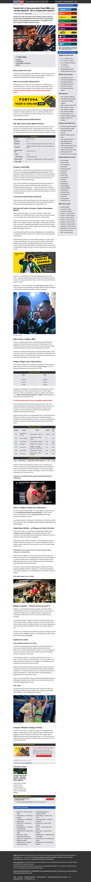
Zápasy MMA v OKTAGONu (23, 63)
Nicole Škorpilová (28, 13)
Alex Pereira (64, 181)
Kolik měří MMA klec (66, 143)
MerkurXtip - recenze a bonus (68, 228)
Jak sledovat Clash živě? (67, 84)
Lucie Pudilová (65, 177)
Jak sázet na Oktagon (66, 211)
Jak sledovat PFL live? (67, 86)
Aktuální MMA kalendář (67, 69)
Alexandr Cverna (65, 192)
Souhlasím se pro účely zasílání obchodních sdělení (31, 801)
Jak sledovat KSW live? (67, 82)
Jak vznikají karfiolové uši (67, 139)
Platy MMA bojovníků (66, 141)
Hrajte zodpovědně (18, 862)
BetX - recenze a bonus (67, 230)
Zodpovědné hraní (18, 859)
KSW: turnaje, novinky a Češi (68, 105)
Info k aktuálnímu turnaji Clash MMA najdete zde (27, 119)
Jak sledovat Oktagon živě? (68, 80)
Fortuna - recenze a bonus (68, 215)
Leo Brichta (64, 171)
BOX (47, 1)
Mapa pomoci (62, 871)
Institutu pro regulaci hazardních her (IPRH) (44, 857)
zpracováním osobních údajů (26, 801)
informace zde (47, 866)
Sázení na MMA (65, 207)
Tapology (15, 734)
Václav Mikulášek (65, 188)
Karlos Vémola (65, 162)
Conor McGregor (65, 164)
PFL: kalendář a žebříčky (67, 111)
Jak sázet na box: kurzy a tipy (68, 154)
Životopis (18, 59)
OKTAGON (32, 1)
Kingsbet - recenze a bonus (68, 222)
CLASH (27, 1)
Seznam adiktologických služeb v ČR (49, 871)
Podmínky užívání (41, 877)
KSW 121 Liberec (69, 60)
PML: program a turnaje (67, 107)
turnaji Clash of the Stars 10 (42, 285)
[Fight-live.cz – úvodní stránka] (18, 2)
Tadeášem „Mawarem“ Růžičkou (22, 533)
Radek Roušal (64, 183)
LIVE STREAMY (58, 1)
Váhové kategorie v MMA (67, 128)
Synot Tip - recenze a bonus (68, 224)
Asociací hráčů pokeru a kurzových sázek (43, 859)
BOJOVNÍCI (51, 1)
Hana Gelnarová (65, 194)
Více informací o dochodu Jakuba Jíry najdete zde (27, 196)
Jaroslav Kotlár (65, 198)
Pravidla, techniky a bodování (68, 126)
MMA (43, 1)
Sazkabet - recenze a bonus (68, 226)
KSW (37, 1)
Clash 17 (67, 67)
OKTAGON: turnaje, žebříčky (68, 99)
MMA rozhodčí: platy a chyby (68, 145)
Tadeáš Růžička (65, 186)
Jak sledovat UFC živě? (67, 77)
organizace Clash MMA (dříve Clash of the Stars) (35, 172)
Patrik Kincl (64, 173)
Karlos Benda (64, 190)
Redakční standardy (30, 877)
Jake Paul (63, 179)
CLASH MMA (19, 61)
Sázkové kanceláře (68, 1)
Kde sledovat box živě (66, 152)
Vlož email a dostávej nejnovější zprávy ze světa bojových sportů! (21, 799)
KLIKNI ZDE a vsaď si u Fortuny (44, 755)
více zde (25, 570)
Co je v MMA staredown (67, 147)
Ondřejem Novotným (37, 514)
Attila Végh (64, 166)
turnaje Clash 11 (24, 682)
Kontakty (20, 877)
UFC (40, 1)
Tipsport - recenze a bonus (68, 213)
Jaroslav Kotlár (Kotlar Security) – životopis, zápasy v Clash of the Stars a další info (20, 778)
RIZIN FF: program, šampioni (68, 116)
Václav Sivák (64, 175)
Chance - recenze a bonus (68, 219)
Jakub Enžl (64, 196)
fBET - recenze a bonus (67, 232)
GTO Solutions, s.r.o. (30, 879)
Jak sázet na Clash (66, 209)
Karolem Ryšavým (42, 366)
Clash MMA (29, 635)
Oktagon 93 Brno (69, 58)
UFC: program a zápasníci (67, 96)
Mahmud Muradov (66, 169)
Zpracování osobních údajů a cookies (57, 877)
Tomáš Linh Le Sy (65, 200)
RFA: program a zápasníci (67, 109)
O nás (75, 1)
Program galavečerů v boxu (68, 71)
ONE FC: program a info (67, 113)
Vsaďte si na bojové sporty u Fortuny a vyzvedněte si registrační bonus (33, 400)
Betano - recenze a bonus (67, 217)
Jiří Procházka (64, 160)
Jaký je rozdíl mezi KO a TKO (68, 149)
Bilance (18, 65)
